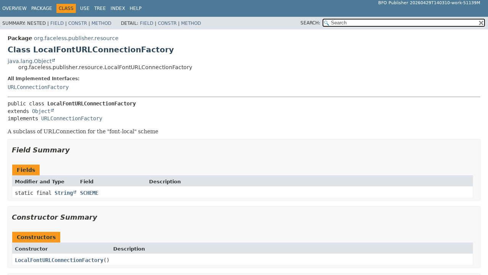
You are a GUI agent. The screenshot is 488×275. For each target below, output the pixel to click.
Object (41, 111)
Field (57, 23)
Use (85, 8)
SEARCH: (310, 23)
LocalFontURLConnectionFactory (59, 260)
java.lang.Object (29, 61)
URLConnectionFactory (38, 87)
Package (41, 8)
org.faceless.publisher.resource (76, 38)
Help (135, 8)
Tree (100, 8)
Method (101, 23)
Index (118, 8)
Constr (77, 23)
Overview (14, 8)
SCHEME (89, 193)
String (64, 193)
